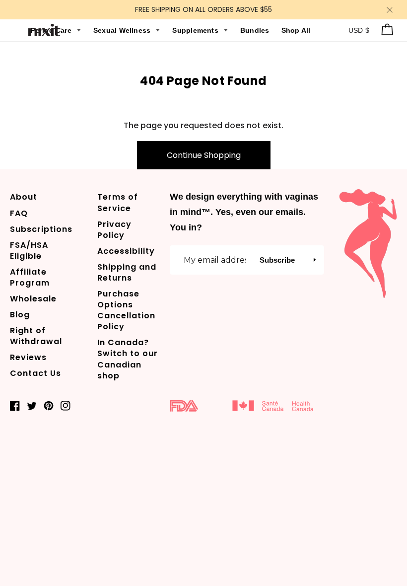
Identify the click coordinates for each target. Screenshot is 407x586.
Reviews (28, 357)
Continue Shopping (204, 155)
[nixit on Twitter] (32, 405)
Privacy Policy (114, 230)
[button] (314, 259)
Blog (20, 314)
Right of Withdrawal (36, 336)
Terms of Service (117, 202)
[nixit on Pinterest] (49, 405)
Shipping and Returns (126, 272)
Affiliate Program (30, 277)
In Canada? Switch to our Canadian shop (127, 359)
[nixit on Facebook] (15, 405)
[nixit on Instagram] (65, 405)
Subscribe (277, 260)
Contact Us (35, 373)
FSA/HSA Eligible (29, 250)
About (23, 197)
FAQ (19, 213)
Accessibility (126, 251)
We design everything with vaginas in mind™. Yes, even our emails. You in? (244, 212)
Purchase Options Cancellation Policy (126, 310)
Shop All (296, 30)
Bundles (255, 30)
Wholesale (33, 298)
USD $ (359, 30)
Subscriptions (41, 229)
